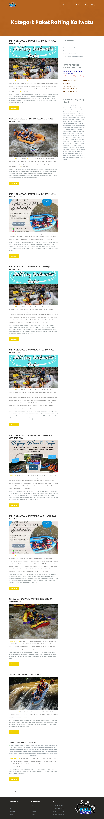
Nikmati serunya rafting (22, 86)
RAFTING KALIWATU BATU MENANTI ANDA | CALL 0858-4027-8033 (31, 351)
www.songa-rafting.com (71, 53)
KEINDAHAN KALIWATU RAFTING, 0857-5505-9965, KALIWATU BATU (32, 600)
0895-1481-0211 (59, 811)
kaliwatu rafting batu (73, 117)
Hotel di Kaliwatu (52, 158)
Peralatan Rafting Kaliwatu (31, 88)
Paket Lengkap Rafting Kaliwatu (45, 164)
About (71, 4)
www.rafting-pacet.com (71, 50)
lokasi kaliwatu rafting (78, 125)
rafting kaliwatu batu (74, 145)
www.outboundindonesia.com (72, 48)
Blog (86, 4)
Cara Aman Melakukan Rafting (36, 81)
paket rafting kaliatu (68, 133)
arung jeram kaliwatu (68, 105)
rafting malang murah (73, 155)
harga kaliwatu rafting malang (76, 109)
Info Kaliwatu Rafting (14, 161)
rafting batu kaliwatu (72, 137)
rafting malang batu (68, 153)
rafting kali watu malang (74, 151)
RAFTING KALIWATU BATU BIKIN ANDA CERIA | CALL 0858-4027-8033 (32, 42)
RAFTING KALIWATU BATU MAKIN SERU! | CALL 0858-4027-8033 (33, 517)
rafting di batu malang (72, 139)
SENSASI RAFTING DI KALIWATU (23, 742)
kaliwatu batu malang (69, 113)
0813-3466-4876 (59, 814)
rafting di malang (73, 141)
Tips (33, 808)
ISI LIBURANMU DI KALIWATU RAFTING (29, 161)
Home (65, 4)
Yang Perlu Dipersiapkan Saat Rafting (29, 322)
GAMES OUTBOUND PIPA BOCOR (17, 392)
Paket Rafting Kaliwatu (18, 88)
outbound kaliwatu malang (76, 131)
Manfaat (34, 811)
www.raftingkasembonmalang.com (74, 56)
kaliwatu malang (73, 115)
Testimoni (79, 4)
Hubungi (93, 4)
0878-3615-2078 (59, 808)
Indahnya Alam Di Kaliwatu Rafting (34, 392)
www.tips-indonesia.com (71, 45)
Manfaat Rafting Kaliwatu (43, 83)
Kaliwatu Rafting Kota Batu (49, 81)
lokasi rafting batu (68, 127)
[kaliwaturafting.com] (12, 4)
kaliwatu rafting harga (74, 121)
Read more (14, 108)
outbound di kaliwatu (70, 129)
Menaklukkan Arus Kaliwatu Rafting (33, 314)
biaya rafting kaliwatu (69, 107)
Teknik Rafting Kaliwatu (29, 239)
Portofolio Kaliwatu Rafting (18, 485)
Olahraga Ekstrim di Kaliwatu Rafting (37, 86)
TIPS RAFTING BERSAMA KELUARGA (25, 674)
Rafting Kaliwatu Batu (18, 239)
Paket (34, 805)
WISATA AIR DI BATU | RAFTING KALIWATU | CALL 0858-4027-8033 (31, 120)
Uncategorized (39, 239)
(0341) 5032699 (59, 805)
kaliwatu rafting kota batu (70, 123)
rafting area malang (74, 135)
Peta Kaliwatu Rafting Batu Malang (21, 319)
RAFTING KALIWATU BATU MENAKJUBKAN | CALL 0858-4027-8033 (31, 268)
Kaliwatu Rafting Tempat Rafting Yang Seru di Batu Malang (22, 83)
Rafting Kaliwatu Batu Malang (45, 88)
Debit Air (45, 158)
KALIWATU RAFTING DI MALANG (48, 161)
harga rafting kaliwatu (69, 111)
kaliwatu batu (79, 111)
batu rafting (78, 105)
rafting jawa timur (75, 143)
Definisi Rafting (46, 306)
